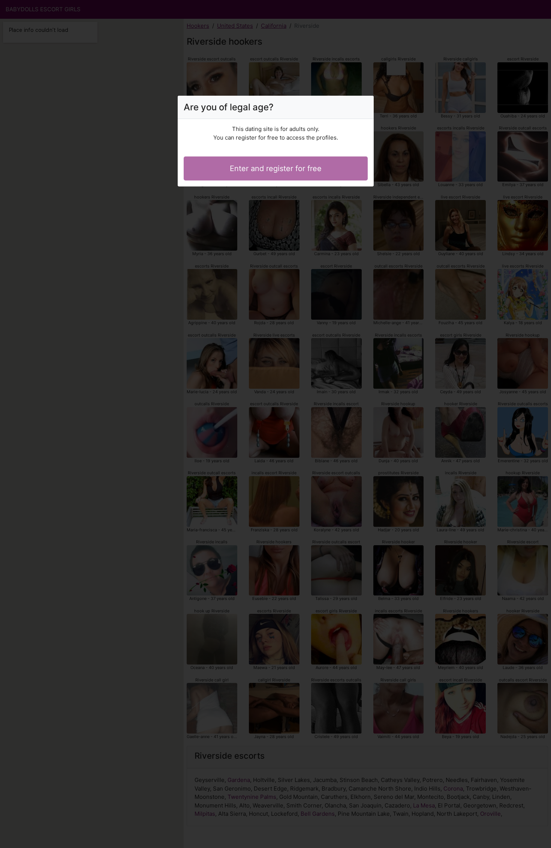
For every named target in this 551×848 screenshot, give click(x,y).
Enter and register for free (276, 168)
